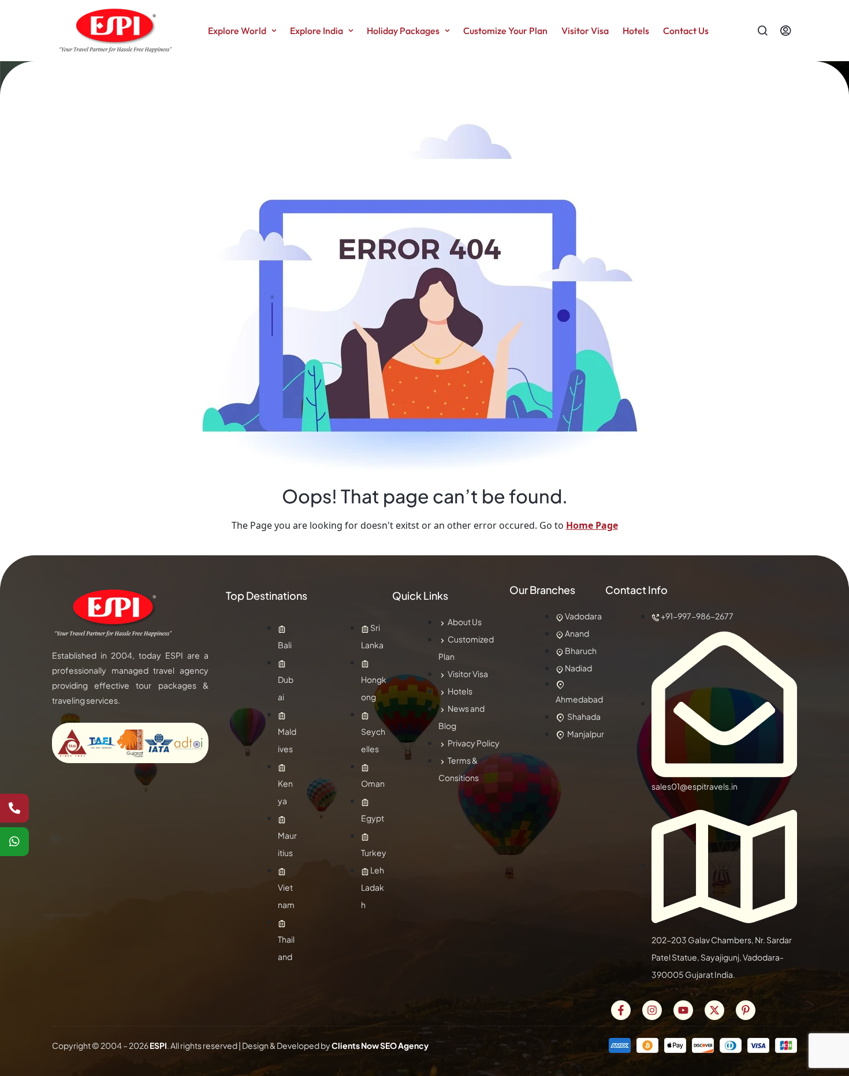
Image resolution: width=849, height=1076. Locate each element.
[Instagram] (652, 1010)
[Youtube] (683, 1010)
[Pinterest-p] (745, 1010)
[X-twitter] (714, 1010)
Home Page (592, 525)
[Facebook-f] (621, 1010)
